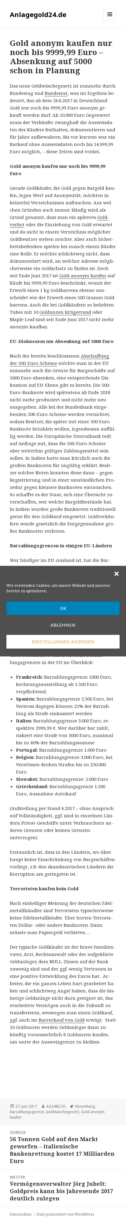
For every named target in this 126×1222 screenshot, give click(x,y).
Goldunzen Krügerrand (65, 312)
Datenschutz (21, 1214)
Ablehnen (63, 625)
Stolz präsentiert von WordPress (65, 1214)
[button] (116, 574)
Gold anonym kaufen (82, 275)
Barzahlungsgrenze (27, 1111)
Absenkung (85, 1106)
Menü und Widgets (110, 20)
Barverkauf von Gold (62, 1020)
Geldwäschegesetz (62, 1111)
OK (63, 608)
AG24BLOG (56, 1106)
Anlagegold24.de (38, 14)
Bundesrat (56, 93)
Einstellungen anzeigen (63, 642)
